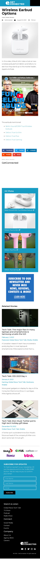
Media (29, 340)
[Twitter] (28, 549)
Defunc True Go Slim (14, 132)
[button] (38, 3)
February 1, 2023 (8, 337)
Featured (5, 340)
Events (6, 528)
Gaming (5, 382)
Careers (6, 540)
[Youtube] (22, 549)
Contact (7, 525)
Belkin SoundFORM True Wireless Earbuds (18, 210)
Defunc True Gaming (14, 140)
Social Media (8, 523)
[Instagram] (31, 549)
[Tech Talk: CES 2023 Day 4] (20, 364)
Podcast (7, 513)
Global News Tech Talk (18, 340)
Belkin (3, 159)
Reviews (12, 17)
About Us (7, 535)
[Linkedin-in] (35, 549)
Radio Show (8, 516)
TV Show (7, 510)
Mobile (7, 17)
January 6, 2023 (7, 379)
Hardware (30, 382)
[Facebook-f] (25, 549)
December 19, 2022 (9, 426)
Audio (3, 17)
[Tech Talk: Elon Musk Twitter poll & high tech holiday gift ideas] (20, 409)
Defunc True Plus (12, 136)
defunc (7, 159)
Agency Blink (9, 538)
